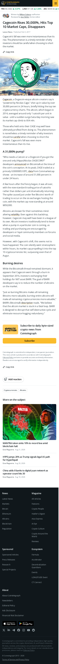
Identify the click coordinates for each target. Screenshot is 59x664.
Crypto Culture (38, 528)
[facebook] (18, 630)
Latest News (7, 32)
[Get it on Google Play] (26, 623)
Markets (5, 503)
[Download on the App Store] (9, 623)
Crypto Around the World (40, 535)
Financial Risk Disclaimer (13, 615)
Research (6, 564)
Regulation (7, 528)
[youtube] (28, 630)
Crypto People (38, 508)
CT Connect (37, 582)
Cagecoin (7, 99)
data (30, 171)
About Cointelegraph (11, 595)
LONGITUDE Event (39, 577)
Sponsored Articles (10, 554)
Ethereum (6, 513)
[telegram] (13, 630)
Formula (35, 554)
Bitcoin (5, 508)
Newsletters (7, 600)
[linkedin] (8, 630)
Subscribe (29, 340)
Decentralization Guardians (39, 566)
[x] (3, 630)
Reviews (35, 541)
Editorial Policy (8, 357)
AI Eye (34, 523)
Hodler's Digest (38, 513)
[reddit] (33, 630)
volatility (15, 214)
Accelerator (37, 559)
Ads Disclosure (8, 610)
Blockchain (7, 523)
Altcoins (5, 518)
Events (34, 572)
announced (20, 164)
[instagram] (23, 630)
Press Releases (8, 559)
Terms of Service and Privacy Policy (15, 659)
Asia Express (37, 518)
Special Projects (9, 569)
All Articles (36, 498)
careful (16, 136)
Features (35, 503)
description (27, 302)
